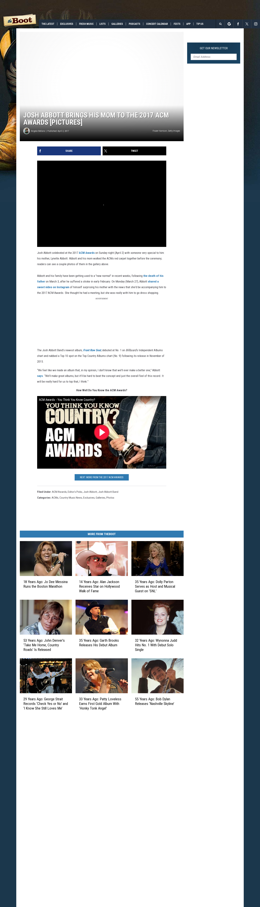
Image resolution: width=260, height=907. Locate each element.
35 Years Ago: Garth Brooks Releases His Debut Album (99, 642)
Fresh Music (86, 23)
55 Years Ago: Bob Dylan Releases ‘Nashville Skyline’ (154, 701)
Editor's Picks (75, 491)
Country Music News (70, 497)
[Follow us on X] (246, 23)
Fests (177, 23)
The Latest (48, 23)
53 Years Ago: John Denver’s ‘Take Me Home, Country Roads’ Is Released (44, 645)
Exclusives (66, 23)
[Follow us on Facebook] (238, 23)
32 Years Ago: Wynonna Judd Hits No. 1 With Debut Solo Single (156, 645)
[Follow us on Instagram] (255, 23)
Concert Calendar (157, 23)
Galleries (117, 23)
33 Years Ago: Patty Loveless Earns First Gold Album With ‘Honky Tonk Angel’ (100, 703)
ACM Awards (87, 253)
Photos (110, 497)
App (188, 23)
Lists (102, 23)
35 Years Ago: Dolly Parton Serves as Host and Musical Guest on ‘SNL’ (155, 586)
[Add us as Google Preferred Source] (229, 23)
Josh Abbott (90, 491)
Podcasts (134, 23)
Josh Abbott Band (108, 491)
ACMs (55, 497)
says (40, 376)
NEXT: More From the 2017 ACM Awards (101, 477)
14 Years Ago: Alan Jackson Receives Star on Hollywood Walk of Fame (99, 586)
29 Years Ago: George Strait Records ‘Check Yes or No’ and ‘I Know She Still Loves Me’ (45, 703)
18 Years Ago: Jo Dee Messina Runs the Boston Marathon (45, 584)
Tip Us (199, 23)
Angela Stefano (38, 131)
